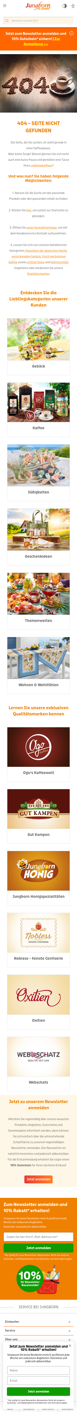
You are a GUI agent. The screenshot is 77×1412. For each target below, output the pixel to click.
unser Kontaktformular (42, 227)
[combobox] (38, 20)
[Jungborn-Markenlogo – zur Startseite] (38, 6)
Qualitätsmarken (38, 274)
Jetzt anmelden (38, 1179)
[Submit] (7, 20)
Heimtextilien (59, 262)
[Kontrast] (65, 6)
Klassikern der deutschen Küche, (46, 251)
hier (28, 210)
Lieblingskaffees (41, 165)
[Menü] (5, 5)
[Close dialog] (70, 1345)
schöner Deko (36, 262)
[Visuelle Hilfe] (73, 6)
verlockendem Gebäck (26, 256)
